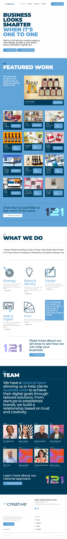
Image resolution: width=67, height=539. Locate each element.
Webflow (9, 535)
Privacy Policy (6, 529)
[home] (9, 4)
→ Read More (7, 290)
